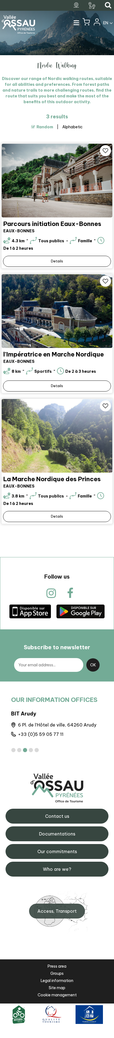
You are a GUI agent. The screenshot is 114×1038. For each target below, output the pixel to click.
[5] (36, 750)
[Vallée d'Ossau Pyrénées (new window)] (30, 611)
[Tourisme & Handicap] (89, 1014)
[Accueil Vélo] (19, 1014)
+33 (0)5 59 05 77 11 (40, 734)
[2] (19, 750)
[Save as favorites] (105, 150)
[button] (86, 23)
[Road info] (93, 5)
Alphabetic (72, 126)
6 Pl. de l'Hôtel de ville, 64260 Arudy (57, 725)
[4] (30, 750)
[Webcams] (77, 5)
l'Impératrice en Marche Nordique (53, 354)
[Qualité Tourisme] (51, 1014)
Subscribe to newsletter (57, 647)
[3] (25, 750)
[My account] (96, 23)
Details (57, 261)
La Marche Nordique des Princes (52, 479)
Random (45, 126)
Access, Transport (57, 911)
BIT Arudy (23, 713)
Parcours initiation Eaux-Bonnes (52, 224)
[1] (13, 750)
